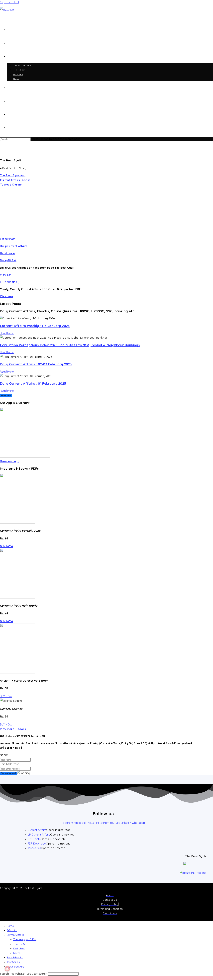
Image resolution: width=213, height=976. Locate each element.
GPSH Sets (34, 839)
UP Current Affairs (39, 834)
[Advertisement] (106, 212)
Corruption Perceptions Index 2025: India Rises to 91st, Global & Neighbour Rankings (70, 345)
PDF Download (37, 843)
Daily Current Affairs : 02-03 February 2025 (36, 364)
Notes (16, 953)
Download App (15, 966)
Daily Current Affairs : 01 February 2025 (33, 383)
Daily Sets (19, 948)
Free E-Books (15, 957)
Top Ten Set (20, 944)
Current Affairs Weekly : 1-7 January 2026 (35, 326)
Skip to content (9, 2)
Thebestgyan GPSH (24, 939)
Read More (7, 333)
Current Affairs (37, 830)
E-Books (12, 930)
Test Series (34, 848)
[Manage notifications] (7, 968)
